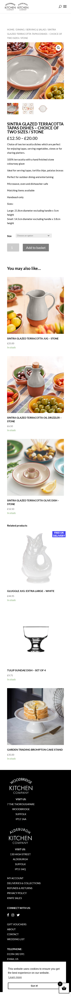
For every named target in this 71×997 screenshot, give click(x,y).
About (11, 929)
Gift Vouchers (16, 924)
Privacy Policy (17, 893)
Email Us (12, 959)
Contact (13, 934)
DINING (20, 29)
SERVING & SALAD (36, 29)
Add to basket (36, 248)
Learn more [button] (15, 977)
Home (10, 29)
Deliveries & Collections (24, 883)
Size (9, 236)
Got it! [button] (34, 985)
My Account (15, 878)
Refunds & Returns (19, 888)
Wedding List (16, 939)
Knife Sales (14, 898)
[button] (58, 48)
